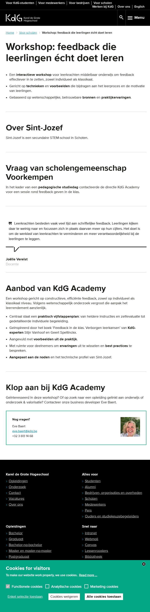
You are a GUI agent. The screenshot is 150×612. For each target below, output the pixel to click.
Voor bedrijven (79, 3)
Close (143, 564)
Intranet (91, 533)
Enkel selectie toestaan (25, 597)
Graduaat (16, 539)
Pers (88, 510)
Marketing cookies (104, 586)
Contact (15, 493)
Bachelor (16, 533)
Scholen (91, 498)
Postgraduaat (19, 556)
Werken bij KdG (102, 6)
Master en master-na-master (30, 551)
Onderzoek (17, 487)
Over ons (124, 6)
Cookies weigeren (64, 597)
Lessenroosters (96, 551)
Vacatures (16, 498)
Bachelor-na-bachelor (25, 545)
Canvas (90, 545)
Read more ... (88, 575)
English (139, 6)
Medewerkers (95, 504)
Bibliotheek (93, 556)
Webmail (91, 539)
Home (10, 33)
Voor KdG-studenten (20, 3)
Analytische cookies (66, 586)
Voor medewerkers (51, 3)
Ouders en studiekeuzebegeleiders (112, 516)
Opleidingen (18, 481)
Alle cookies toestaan (104, 597)
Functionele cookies (27, 586)
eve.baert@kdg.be (24, 431)
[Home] (61, 18)
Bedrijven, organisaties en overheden (113, 493)
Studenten (93, 481)
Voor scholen (103, 3)
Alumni (90, 487)
